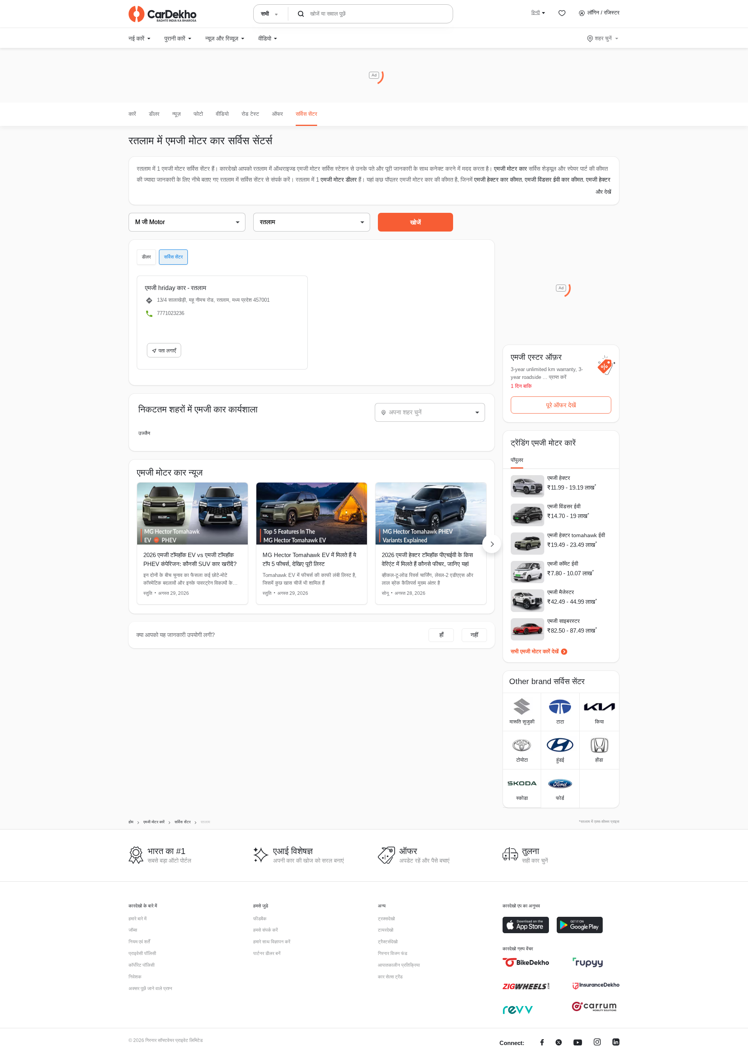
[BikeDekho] (526, 962)
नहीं (474, 634)
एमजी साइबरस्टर (563, 621)
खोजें (415, 222)
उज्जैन (144, 433)
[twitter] (559, 1043)
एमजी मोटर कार (510, 168)
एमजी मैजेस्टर (560, 592)
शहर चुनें (603, 38)
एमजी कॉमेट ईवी (562, 564)
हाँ (441, 634)
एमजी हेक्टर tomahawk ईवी (576, 535)
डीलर (154, 114)
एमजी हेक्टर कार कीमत (498, 179)
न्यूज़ (176, 114)
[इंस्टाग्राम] (597, 1043)
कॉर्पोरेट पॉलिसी (142, 965)
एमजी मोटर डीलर (339, 179)
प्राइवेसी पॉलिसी (142, 953)
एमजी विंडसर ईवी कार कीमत (554, 179)
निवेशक (135, 977)
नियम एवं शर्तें (139, 941)
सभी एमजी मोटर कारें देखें (535, 651)
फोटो (198, 114)
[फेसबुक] (542, 1043)
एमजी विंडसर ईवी (563, 506)
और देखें (603, 192)
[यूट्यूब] (577, 1043)
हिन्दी (535, 12)
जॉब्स (133, 930)
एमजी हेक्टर (558, 478)
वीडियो (222, 114)
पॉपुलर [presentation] (517, 460)
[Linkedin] (615, 1043)
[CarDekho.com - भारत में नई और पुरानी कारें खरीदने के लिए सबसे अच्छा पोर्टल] (162, 14)
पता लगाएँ (167, 351)
